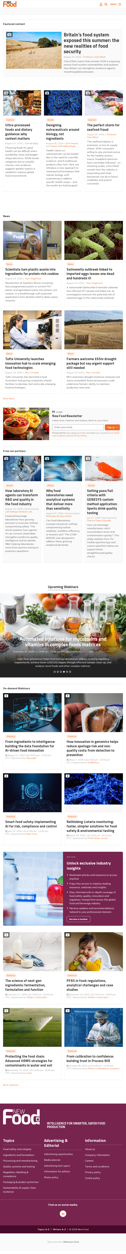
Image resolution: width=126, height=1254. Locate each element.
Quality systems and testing (19, 1166)
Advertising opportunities (58, 1154)
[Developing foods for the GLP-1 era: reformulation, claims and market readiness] (70, 672)
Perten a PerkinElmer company (103, 1068)
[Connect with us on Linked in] (63, 1213)
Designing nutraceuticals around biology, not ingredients (62, 131)
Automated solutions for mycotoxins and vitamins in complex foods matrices (63, 641)
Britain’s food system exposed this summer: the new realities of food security (91, 43)
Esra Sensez (72, 143)
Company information (97, 1154)
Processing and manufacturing (20, 1160)
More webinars (10, 1085)
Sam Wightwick (33, 278)
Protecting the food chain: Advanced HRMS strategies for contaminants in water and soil (28, 1061)
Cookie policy (92, 1178)
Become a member (78, 919)
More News (9, 398)
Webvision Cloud (71, 1242)
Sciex (29, 1073)
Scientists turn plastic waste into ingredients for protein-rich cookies (32, 271)
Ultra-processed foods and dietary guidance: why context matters (18, 131)
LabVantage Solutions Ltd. (18, 511)
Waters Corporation (37, 997)
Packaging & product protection (21, 1182)
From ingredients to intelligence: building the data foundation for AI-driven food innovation (30, 746)
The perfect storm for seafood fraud (103, 127)
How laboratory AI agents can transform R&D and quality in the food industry (21, 497)
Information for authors (57, 1171)
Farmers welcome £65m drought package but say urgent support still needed (91, 363)
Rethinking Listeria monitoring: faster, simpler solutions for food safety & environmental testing (92, 826)
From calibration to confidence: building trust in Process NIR (90, 1058)
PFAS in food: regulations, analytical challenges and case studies (90, 985)
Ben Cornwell (31, 372)
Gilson (85, 651)
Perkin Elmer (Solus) (98, 838)
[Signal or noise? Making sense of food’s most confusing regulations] (61, 672)
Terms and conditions (97, 1166)
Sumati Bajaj (31, 143)
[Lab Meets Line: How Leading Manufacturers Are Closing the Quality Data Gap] (58, 672)
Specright (31, 758)
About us (90, 1149)
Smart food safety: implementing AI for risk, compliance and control (31, 824)
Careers (89, 1160)
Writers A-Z (59, 1229)
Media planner (52, 1159)
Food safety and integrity (17, 1149)
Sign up (111, 427)
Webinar (10, 736)
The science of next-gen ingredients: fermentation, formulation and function (25, 985)
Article (50, 119)
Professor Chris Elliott (94, 57)
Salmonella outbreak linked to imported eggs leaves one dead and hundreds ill (90, 274)
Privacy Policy (80, 435)
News (9, 264)
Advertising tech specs (57, 1165)
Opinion (10, 119)
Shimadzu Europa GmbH (58, 516)
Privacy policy (93, 1172)
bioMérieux (93, 762)
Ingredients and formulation (18, 1154)
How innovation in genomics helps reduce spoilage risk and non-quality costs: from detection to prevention (92, 748)
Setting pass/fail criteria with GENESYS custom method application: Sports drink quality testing (102, 501)
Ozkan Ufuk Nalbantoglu (63, 146)
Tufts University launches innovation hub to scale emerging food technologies (30, 363)
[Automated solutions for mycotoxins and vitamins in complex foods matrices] (64, 672)
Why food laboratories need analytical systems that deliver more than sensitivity (60, 499)
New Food (32, 834)
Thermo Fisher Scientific (99, 520)
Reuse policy (51, 1177)
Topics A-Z (43, 1229)
